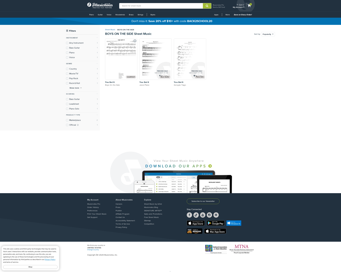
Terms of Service (123, 224)
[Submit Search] (207, 6)
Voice (109, 15)
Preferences (92, 211)
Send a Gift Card (219, 7)
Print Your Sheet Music (96, 214)
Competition (149, 224)
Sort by (257, 34)
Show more (74, 88)
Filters (71, 31)
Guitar (100, 15)
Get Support (92, 217)
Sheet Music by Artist (153, 204)
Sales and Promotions (153, 214)
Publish (119, 211)
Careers (119, 204)
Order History (93, 207)
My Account (238, 7)
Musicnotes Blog (151, 207)
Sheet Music (110, 30)
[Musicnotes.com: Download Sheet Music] (100, 5)
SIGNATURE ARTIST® (153, 211)
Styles (152, 15)
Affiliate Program (122, 214)
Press (118, 207)
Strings (140, 15)
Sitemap (147, 221)
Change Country (93, 250)
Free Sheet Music (151, 217)
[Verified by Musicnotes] (78, 125)
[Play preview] (135, 40)
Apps (216, 15)
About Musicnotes (124, 200)
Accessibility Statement (125, 221)
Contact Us (120, 217)
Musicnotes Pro (218, 5)
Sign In (241, 5)
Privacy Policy (121, 227)
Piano (91, 15)
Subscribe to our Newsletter (203, 201)
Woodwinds (120, 15)
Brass (131, 15)
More (228, 16)
